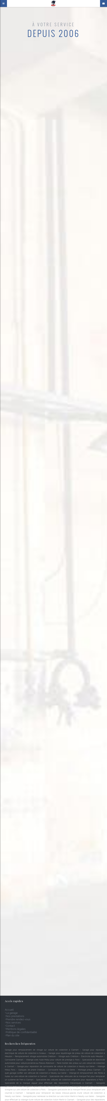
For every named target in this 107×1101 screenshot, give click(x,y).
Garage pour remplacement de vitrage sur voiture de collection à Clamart (42, 1050)
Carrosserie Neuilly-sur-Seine (61, 1070)
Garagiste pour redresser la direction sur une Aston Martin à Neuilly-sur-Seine (58, 1096)
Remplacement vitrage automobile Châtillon (35, 1056)
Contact (10, 1025)
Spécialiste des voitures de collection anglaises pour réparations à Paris (69, 1080)
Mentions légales (16, 1028)
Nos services (13, 1022)
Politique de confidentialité (21, 1032)
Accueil (9, 1009)
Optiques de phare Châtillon (31, 1070)
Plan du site (12, 1035)
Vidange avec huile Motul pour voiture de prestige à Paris (52, 1060)
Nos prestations (15, 1016)
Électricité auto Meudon (92, 1056)
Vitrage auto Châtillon (68, 1056)
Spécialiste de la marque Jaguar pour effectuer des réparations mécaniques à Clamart (48, 1083)
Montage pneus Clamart (89, 1070)
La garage (12, 1012)
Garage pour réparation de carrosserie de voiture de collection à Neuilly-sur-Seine (56, 1066)
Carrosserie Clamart (14, 1060)
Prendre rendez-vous (18, 1019)
